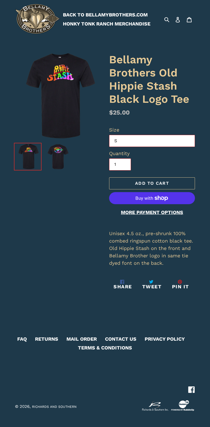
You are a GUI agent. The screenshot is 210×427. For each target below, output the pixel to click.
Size (114, 130)
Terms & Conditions (105, 348)
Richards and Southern (54, 407)
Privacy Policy (165, 339)
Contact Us (120, 339)
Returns (46, 339)
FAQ (22, 339)
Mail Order (81, 339)
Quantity (119, 153)
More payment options (152, 212)
